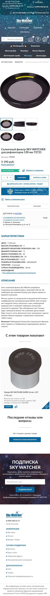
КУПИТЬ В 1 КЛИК (39, 177)
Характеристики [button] (13, 206)
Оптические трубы (12, 56)
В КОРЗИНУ (22, 177)
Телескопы (35, 46)
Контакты (25, 32)
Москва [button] (18, 214)
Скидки (10, 573)
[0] (44, 39)
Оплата (10, 536)
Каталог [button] (12, 28)
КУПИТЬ (8, 406)
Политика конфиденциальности (20, 576)
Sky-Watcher (18, 3)
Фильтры (28, 56)
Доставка (11, 532)
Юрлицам (24, 28)
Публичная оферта (15, 556)
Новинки (37, 28)
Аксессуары (41, 56)
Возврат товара (14, 540)
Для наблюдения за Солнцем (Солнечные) (19, 273)
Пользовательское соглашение (20, 560)
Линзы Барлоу (38, 51)
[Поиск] (3, 39)
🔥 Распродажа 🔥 (18, 46)
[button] (12, 8)
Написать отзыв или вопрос (25, 439)
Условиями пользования (28, 497)
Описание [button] (37, 206)
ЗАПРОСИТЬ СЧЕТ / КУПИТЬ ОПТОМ (26, 184)
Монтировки (10, 51)
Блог (9, 569)
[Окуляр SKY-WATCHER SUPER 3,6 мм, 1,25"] (25, 369)
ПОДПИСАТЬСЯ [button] (25, 490)
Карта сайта (12, 553)
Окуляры (24, 51)
